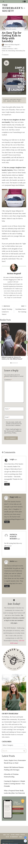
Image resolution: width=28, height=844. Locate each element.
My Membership (14, 836)
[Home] (2, 27)
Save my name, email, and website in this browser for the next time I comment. (14, 423)
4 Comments (5, 54)
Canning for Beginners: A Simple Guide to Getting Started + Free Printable (14, 783)
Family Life (4, 50)
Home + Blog (6, 834)
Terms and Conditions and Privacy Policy (12, 432)
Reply (6, 484)
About (20, 836)
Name (7, 409)
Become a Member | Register (18, 834)
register (8, 618)
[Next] (26, 342)
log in (7, 620)
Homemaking (11, 50)
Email (7, 417)
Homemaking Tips (20, 50)
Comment (8, 380)
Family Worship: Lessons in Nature (7, 310)
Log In (7, 836)
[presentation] (13, 339)
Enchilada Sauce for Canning (20, 309)
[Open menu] (24, 8)
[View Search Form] (3, 1)
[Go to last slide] (2, 342)
